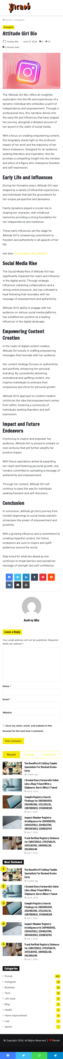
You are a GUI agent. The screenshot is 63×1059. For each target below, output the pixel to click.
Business (10, 987)
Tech (7, 993)
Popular (29, 754)
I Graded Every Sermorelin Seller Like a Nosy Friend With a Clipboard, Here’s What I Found (41, 783)
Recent (11, 754)
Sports (8, 1026)
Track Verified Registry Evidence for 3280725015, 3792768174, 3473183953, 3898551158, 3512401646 (41, 843)
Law (7, 1021)
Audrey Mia (12, 41)
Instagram (19, 19)
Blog (7, 1004)
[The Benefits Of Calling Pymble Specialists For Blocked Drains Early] (12, 768)
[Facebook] (9, 577)
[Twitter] (17, 577)
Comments (49, 754)
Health (8, 1009)
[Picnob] (20, 7)
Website (7, 712)
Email (7, 699)
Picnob (8, 976)
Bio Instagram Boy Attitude (30, 253)
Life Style (10, 998)
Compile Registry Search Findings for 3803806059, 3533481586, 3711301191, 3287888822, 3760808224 (38, 802)
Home (8, 19)
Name (7, 686)
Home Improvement (16, 1015)
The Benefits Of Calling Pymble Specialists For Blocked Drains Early (40, 767)
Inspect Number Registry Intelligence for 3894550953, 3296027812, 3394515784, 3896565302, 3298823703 (40, 823)
